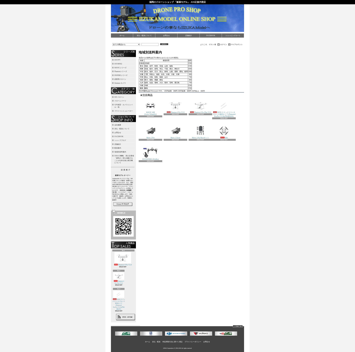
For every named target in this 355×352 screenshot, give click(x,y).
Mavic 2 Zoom (175, 138)
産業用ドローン (120, 79)
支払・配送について (144, 35)
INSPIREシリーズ (120, 75)
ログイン (223, 44)
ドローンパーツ (120, 101)
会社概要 (117, 125)
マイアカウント (237, 44)
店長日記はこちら (122, 204)
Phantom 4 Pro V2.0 (125, 265)
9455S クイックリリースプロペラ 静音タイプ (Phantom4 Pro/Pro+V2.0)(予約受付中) (223, 114)
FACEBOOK (210, 35)
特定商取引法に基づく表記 (172, 342)
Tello (226, 138)
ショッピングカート (232, 35)
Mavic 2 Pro (150, 138)
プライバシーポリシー (193, 342)
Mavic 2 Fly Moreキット (200, 138)
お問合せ (166, 35)
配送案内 (117, 148)
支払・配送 (156, 342)
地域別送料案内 (120, 152)
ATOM (130, 317)
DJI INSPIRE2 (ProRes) (150, 159)
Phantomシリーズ (120, 71)
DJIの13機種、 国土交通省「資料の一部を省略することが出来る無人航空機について (124, 159)
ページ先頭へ (238, 326)
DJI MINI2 (118, 64)
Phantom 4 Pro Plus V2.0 (119, 282)
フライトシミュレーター (123, 111)
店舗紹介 (188, 35)
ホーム (122, 35)
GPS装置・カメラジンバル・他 (123, 106)
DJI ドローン (119, 97)
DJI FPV (117, 60)
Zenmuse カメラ (120, 83)
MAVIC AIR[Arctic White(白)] (150, 113)
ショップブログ (120, 140)
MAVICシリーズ (120, 68)
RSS (124, 317)
